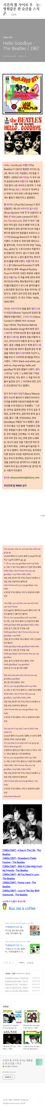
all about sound (9, 1072)
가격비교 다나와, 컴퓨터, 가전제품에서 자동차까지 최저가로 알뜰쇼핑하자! (15, 950)
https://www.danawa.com (15, 941)
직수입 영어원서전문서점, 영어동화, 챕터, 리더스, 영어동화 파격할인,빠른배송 (15, 932)
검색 (34, 5)
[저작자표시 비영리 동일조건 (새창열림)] (30, 963)
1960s (7, 973)
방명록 (13, 14)
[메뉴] (40, 5)
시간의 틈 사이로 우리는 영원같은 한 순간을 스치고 (21, 5)
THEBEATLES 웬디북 (14, 927)
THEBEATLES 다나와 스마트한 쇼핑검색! (14, 945)
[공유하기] (10, 963)
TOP (40, 1101)
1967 (13, 973)
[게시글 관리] (13, 963)
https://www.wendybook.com (17, 923)
